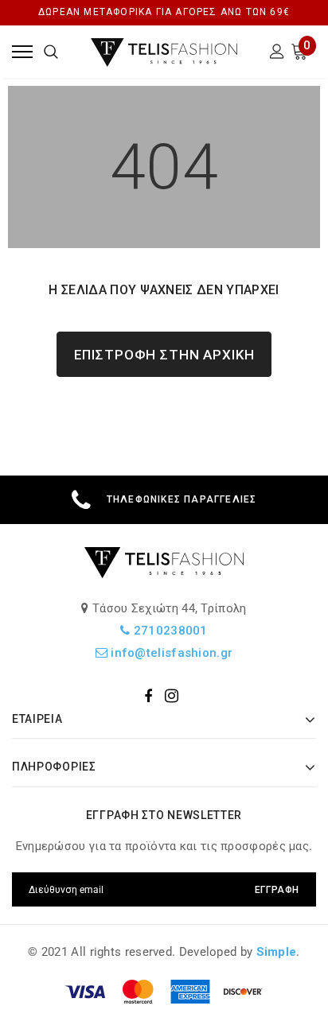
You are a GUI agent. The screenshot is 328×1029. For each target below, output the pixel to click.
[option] (164, 500)
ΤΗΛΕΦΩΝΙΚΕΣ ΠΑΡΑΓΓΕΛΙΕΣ (182, 499)
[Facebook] (148, 696)
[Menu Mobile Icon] (22, 51)
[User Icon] (277, 53)
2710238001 (169, 630)
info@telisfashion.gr (169, 653)
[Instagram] (171, 696)
